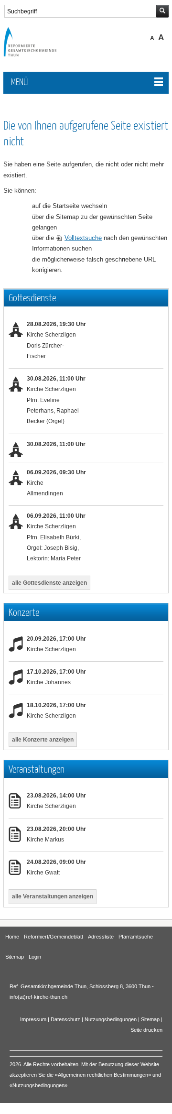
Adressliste (101, 936)
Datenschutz (65, 1019)
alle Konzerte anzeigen (43, 740)
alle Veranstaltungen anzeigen (52, 896)
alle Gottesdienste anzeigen (49, 583)
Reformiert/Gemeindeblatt (53, 936)
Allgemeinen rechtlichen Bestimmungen (103, 1075)
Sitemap (14, 957)
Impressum (33, 1019)
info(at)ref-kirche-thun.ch (38, 997)
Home (12, 936)
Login (35, 957)
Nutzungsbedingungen (111, 1019)
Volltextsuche (83, 237)
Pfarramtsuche (135, 936)
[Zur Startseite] (36, 54)
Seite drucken (146, 1030)
